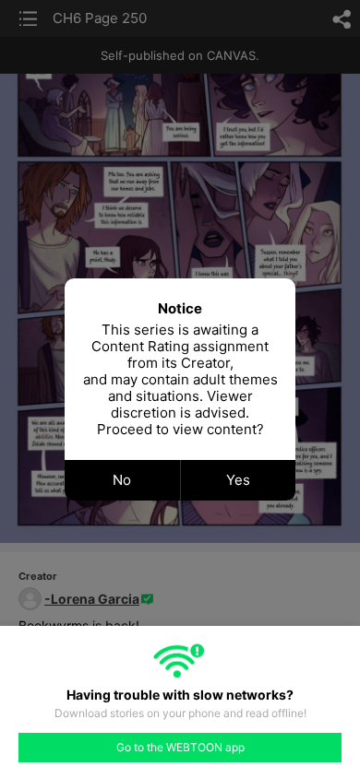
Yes (238, 480)
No (122, 480)
